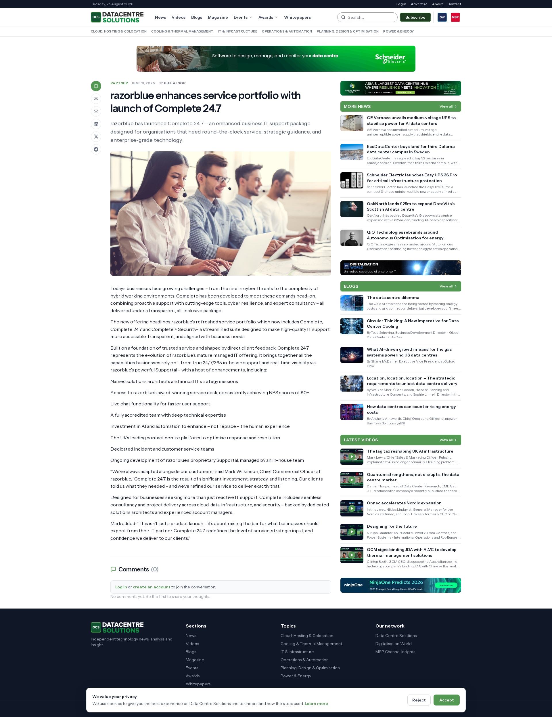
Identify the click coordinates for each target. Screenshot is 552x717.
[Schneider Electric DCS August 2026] (276, 59)
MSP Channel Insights (395, 651)
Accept (446, 700)
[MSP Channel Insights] (455, 17)
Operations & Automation (287, 31)
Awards (265, 17)
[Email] (96, 111)
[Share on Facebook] (96, 149)
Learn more (316, 703)
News (160, 17)
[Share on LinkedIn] (96, 124)
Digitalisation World (393, 643)
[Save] (96, 86)
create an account (151, 587)
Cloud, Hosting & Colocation (119, 31)
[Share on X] (96, 136)
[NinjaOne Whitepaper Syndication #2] (400, 585)
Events (241, 17)
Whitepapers (297, 17)
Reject (419, 700)
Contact (454, 4)
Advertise (419, 4)
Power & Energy (398, 31)
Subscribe (415, 17)
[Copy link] (96, 99)
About (437, 4)
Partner (119, 83)
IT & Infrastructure (237, 31)
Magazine (218, 17)
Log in (401, 4)
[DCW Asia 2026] (400, 88)
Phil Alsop (175, 83)
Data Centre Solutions (396, 635)
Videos (178, 17)
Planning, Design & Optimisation (348, 31)
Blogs (196, 17)
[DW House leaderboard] (400, 267)
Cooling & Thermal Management (182, 31)
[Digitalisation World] (442, 17)
